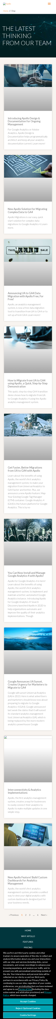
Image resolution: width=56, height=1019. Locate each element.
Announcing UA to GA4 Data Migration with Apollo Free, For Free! (26, 296)
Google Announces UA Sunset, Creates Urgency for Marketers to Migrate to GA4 (27, 684)
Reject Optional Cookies (28, 1008)
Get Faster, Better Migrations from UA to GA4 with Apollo (25, 469)
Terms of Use (25, 989)
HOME (28, 930)
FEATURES (28, 941)
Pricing (28, 947)
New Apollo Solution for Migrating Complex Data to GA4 (27, 210)
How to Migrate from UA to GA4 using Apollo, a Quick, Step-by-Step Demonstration (27, 383)
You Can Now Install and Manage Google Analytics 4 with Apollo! (26, 574)
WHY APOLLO (28, 936)
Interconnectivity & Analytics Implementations (24, 791)
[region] (28, 983)
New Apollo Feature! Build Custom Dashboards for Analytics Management (27, 880)
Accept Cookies (28, 1001)
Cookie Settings (28, 1015)
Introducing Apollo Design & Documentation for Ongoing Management (24, 121)
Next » (44, 915)
